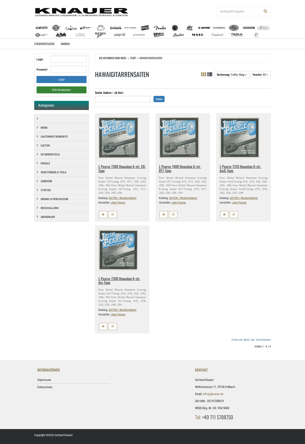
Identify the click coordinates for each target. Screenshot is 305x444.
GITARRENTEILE (50, 154)
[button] (103, 214)
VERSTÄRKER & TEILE (53, 172)
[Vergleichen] (113, 214)
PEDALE (45, 163)
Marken (65, 44)
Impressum (44, 380)
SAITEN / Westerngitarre (123, 198)
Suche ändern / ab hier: (109, 92)
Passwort (42, 69)
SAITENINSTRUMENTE (54, 136)
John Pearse (118, 202)
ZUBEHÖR (46, 181)
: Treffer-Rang (231, 74)
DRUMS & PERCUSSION (54, 199)
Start (133, 58)
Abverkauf (48, 217)
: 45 (259, 74)
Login (40, 59)
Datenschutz (44, 387)
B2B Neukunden (61, 90)
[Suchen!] (265, 11)
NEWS (44, 127)
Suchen (159, 99)
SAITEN (45, 145)
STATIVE (46, 190)
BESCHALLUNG (50, 208)
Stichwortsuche (44, 44)
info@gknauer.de (213, 394)
